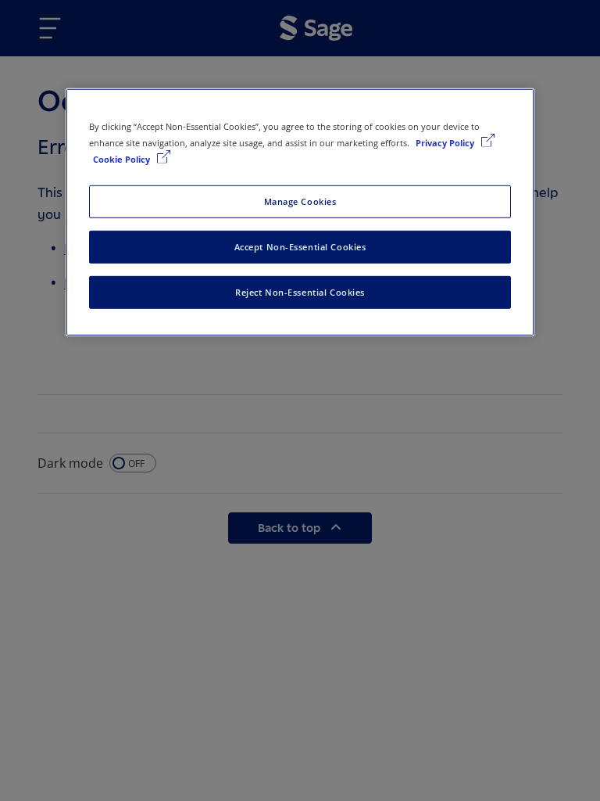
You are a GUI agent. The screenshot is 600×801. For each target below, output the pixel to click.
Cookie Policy (122, 159)
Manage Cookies (300, 201)
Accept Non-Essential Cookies (300, 246)
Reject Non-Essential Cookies (300, 291)
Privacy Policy (446, 142)
